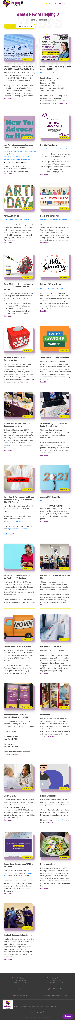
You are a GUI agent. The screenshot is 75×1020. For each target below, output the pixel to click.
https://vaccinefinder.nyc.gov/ (17, 529)
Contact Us (55, 1006)
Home (16, 1006)
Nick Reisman (10, 163)
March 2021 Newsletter (49, 216)
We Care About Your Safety (51, 646)
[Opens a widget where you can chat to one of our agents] (67, 1016)
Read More (8, 98)
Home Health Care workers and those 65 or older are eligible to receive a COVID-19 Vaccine (19, 499)
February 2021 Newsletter (50, 284)
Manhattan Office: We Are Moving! (17, 646)
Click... (6, 534)
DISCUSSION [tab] (25, 26)
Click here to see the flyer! (49, 73)
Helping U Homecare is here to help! (18, 935)
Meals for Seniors (47, 864)
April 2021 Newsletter (12, 216)
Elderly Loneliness (11, 796)
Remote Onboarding (48, 796)
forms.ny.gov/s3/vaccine (15, 521)
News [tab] (10, 26)
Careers (40, 1006)
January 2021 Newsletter (50, 497)
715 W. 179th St (11, 445)
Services (32, 1006)
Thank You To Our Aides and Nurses (54, 357)
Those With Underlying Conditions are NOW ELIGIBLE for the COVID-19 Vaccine (19, 286)
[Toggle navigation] (64, 3)
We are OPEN (45, 715)
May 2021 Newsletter (48, 145)
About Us (24, 1006)
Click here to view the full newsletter (55, 149)
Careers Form (61, 820)
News (47, 1006)
